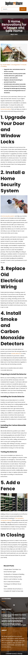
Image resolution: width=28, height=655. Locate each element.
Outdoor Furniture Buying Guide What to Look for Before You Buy (12, 620)
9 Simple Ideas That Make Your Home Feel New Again (14, 615)
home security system (8, 216)
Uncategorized (15, 64)
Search (23, 9)
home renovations (6, 109)
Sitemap (19, 653)
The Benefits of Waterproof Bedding (14, 574)
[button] (7, 14)
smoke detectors (16, 353)
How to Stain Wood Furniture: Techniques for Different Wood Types (12, 584)
